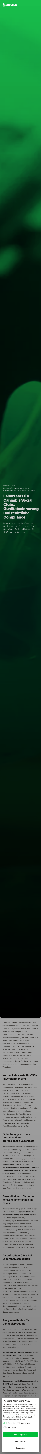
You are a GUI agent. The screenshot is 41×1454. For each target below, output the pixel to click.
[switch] (5, 1423)
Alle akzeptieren (20, 1434)
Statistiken (25, 1423)
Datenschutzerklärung (16, 1419)
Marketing (12, 1427)
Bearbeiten (20, 1448)
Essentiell (11, 1423)
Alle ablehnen (20, 1441)
